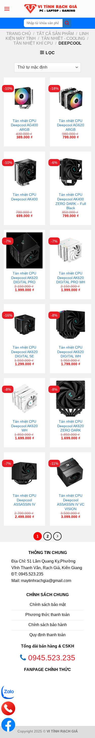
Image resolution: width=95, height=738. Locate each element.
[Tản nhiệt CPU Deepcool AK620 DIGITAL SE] (24, 324)
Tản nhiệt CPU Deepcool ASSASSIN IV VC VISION (70, 502)
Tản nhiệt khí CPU (33, 43)
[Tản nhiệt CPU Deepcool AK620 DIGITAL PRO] (24, 250)
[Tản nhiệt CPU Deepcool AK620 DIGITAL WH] (70, 324)
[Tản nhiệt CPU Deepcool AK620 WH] (24, 399)
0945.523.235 (51, 658)
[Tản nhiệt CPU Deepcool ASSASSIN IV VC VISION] (70, 473)
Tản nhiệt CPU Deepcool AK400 (24, 197)
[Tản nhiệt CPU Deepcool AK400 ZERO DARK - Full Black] (70, 172)
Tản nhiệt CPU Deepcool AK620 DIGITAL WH (70, 352)
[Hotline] (8, 708)
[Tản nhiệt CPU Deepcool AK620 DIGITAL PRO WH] (70, 250)
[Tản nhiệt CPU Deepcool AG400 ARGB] (24, 98)
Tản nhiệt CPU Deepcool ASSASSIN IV (24, 500)
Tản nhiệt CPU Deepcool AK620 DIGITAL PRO (24, 277)
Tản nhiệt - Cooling (63, 38)
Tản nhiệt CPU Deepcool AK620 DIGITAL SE (24, 352)
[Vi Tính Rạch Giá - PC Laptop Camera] (50, 9)
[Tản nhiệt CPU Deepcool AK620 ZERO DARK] (70, 399)
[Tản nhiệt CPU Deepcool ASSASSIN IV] (24, 473)
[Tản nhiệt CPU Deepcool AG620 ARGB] (70, 98)
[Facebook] (8, 725)
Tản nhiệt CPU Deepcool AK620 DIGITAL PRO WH (70, 277)
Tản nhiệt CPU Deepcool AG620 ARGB (70, 125)
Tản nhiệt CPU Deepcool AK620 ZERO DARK (70, 426)
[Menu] (7, 9)
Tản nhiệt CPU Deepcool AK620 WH (24, 426)
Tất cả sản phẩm (55, 34)
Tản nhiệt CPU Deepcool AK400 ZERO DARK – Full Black (70, 201)
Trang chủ (18, 34)
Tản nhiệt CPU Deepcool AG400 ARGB (24, 125)
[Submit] (67, 23)
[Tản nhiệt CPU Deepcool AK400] (24, 172)
